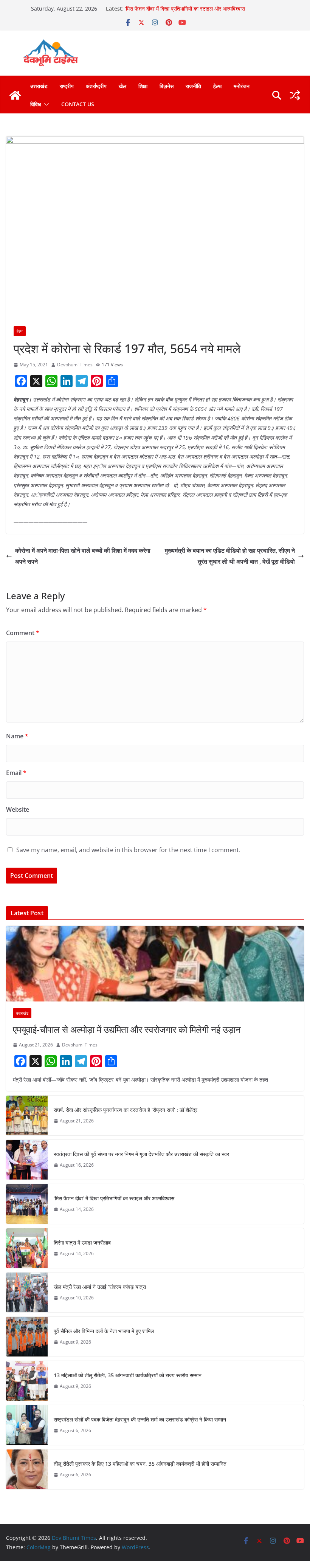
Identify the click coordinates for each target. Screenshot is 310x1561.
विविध (35, 104)
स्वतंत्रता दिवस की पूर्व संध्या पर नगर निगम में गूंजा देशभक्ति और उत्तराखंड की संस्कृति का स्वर (141, 1154)
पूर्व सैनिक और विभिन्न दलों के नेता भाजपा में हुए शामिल (104, 1331)
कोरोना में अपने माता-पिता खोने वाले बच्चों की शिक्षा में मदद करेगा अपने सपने (82, 556)
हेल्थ (217, 86)
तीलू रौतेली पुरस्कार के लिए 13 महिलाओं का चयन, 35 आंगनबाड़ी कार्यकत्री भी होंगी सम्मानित (140, 1463)
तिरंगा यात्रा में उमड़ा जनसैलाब (82, 1242)
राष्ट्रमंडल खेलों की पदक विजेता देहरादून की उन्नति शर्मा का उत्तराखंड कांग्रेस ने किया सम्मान (140, 1419)
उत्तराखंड (39, 86)
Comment (22, 633)
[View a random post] (295, 95)
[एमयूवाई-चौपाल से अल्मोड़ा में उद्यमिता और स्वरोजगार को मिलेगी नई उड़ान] (155, 963)
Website (17, 809)
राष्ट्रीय (67, 86)
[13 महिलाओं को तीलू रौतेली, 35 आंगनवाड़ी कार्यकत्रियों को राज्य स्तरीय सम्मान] (27, 1381)
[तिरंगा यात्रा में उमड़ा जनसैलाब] (27, 1248)
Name (17, 736)
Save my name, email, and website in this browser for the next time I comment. (128, 850)
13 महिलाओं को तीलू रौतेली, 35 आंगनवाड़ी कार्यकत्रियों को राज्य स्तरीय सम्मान (128, 1375)
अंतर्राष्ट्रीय (96, 86)
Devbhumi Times (75, 364)
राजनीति (193, 86)
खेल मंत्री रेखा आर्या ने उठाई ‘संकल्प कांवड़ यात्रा (100, 1286)
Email (16, 773)
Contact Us (77, 104)
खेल (122, 86)
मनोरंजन (242, 86)
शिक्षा (142, 86)
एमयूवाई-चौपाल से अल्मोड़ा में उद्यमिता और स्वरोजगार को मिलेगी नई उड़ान (127, 1029)
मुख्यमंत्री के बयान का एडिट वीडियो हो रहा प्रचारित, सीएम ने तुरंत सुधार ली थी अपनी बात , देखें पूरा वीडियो (230, 556)
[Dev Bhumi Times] (15, 95)
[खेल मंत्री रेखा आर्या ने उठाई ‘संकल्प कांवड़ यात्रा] (27, 1292)
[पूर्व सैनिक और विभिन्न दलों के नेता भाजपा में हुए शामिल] (27, 1336)
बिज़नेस (167, 86)
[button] (45, 104)
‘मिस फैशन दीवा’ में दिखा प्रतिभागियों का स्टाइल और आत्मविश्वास (185, 8)
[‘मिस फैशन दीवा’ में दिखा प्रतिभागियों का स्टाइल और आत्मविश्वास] (27, 1204)
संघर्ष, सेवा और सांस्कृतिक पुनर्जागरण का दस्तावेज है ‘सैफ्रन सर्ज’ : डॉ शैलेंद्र (125, 1109)
